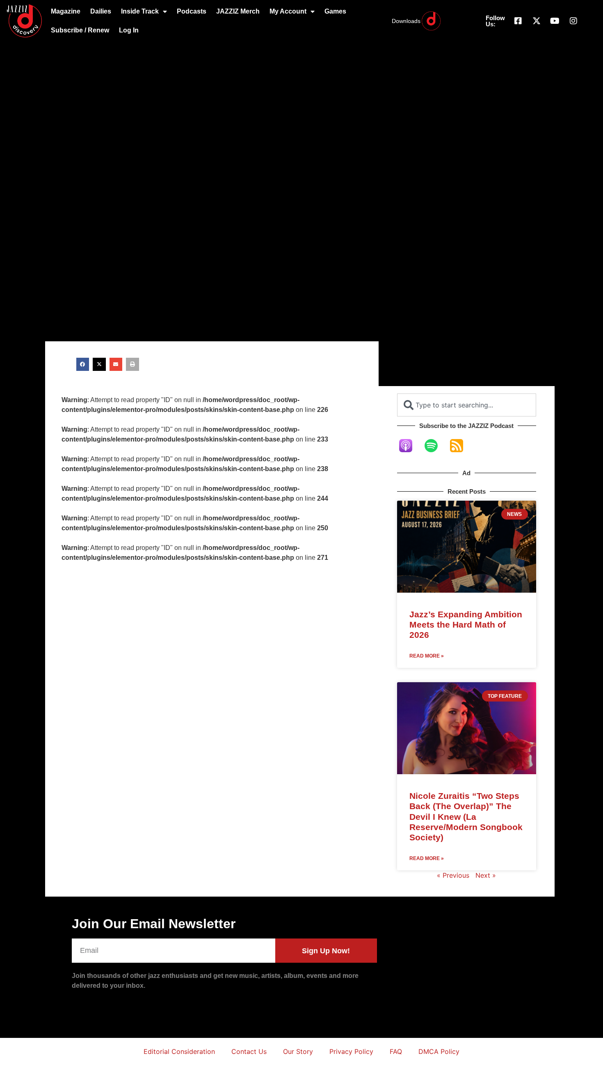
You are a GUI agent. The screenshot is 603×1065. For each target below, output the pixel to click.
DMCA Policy (438, 1051)
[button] (82, 364)
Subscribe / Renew (80, 30)
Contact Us (249, 1051)
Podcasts (191, 11)
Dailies (100, 11)
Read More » (426, 656)
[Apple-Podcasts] (410, 445)
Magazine (65, 11)
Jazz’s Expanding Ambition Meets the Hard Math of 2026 (465, 624)
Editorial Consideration (179, 1051)
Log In (129, 30)
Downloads (406, 21)
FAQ (396, 1051)
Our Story (298, 1051)
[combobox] (466, 404)
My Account (288, 11)
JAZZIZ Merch (238, 11)
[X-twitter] (536, 21)
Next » (485, 875)
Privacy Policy (351, 1051)
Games (335, 11)
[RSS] (460, 445)
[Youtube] (555, 21)
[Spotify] (435, 445)
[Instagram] (573, 21)
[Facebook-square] (518, 21)
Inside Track (140, 11)
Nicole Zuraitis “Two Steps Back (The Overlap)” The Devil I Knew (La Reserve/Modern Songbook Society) (466, 816)
